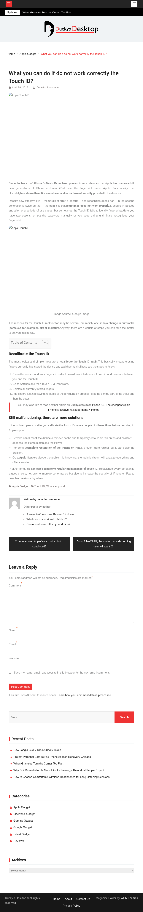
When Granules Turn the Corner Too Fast (47, 10)
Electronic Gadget (24, 813)
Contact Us (83, 898)
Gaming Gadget (23, 820)
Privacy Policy (71, 905)
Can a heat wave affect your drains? (48, 524)
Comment (15, 585)
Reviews (18, 840)
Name (12, 630)
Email (12, 644)
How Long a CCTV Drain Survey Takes (37, 749)
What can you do (56, 486)
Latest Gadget (22, 834)
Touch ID (39, 486)
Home (56, 898)
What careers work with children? (46, 519)
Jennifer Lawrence (48, 87)
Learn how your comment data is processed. (85, 695)
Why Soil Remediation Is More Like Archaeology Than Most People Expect (58, 770)
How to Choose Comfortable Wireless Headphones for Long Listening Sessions (61, 776)
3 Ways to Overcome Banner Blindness (50, 514)
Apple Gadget (20, 486)
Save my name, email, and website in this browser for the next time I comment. (62, 672)
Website (14, 658)
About (68, 898)
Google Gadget (22, 827)
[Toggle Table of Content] (43, 343)
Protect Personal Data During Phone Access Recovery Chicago (52, 756)
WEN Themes (129, 898)
